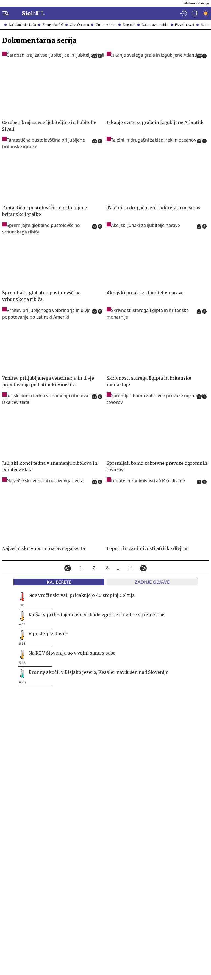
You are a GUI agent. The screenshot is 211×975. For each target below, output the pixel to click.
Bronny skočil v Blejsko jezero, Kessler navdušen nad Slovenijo (99, 672)
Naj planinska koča (22, 24)
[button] (4, 13)
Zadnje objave (152, 582)
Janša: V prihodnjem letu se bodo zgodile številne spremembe (96, 614)
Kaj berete (59, 582)
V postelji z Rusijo (48, 633)
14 (130, 568)
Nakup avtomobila (155, 24)
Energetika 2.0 (53, 24)
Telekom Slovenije (196, 3)
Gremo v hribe (106, 24)
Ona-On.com (79, 24)
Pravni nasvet (184, 24)
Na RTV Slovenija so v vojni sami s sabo (72, 653)
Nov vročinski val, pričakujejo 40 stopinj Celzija (82, 595)
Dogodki (129, 24)
